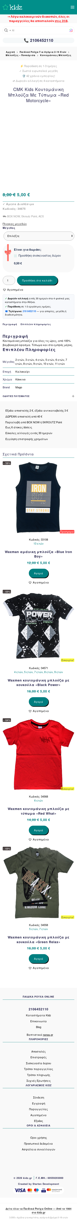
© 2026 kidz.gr (23, 1178)
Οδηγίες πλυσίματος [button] (16, 396)
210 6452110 (29, 311)
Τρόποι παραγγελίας (38, 1069)
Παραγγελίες (38, 1109)
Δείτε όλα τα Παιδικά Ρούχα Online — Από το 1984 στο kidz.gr (38, 1210)
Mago (18, 387)
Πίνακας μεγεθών (15, 224)
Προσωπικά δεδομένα (38, 1143)
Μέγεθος (9, 228)
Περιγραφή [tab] (10, 324)
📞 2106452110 (38, 40)
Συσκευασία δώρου (38, 1063)
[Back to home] (12, 7)
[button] (72, 7)
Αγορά (38, 573)
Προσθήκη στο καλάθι (37, 280)
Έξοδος (38, 1121)
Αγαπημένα (38, 1115)
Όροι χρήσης (38, 1137)
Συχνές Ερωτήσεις (39, 1080)
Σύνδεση (38, 1097)
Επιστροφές (38, 1057)
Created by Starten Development (38, 1184)
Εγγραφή (38, 1103)
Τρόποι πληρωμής (38, 1075)
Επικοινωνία (38, 1021)
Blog (38, 1027)
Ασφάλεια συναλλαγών (38, 1149)
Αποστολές (38, 1051)
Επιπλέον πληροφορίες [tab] (36, 324)
